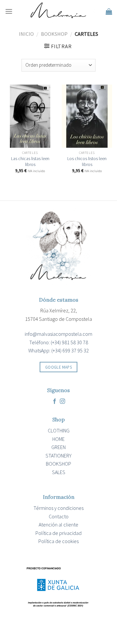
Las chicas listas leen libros (30, 161)
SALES (58, 472)
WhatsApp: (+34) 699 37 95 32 (58, 350)
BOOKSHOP (54, 34)
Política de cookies (58, 541)
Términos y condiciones (58, 508)
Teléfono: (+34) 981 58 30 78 (58, 342)
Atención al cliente (58, 524)
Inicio (26, 34)
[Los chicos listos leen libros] (87, 116)
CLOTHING (59, 430)
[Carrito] (109, 11)
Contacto (59, 516)
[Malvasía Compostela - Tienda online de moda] (59, 11)
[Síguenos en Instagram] (62, 401)
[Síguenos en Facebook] (54, 401)
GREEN (58, 447)
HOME (58, 439)
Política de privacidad (58, 533)
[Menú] (9, 11)
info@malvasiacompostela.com (58, 334)
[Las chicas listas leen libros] (30, 116)
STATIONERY (59, 455)
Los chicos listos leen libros (87, 161)
